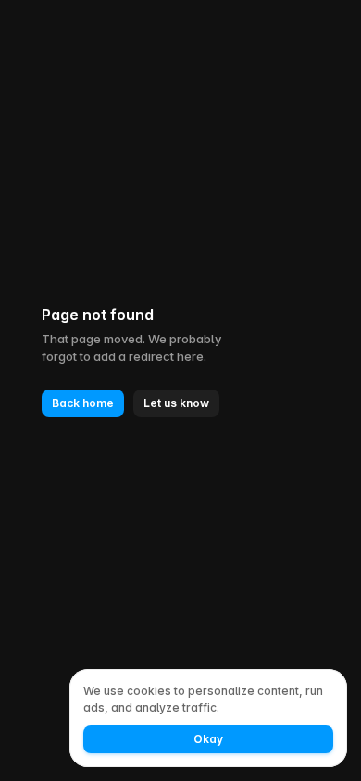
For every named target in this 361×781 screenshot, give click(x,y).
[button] (83, 403)
